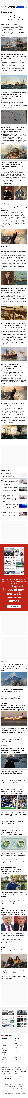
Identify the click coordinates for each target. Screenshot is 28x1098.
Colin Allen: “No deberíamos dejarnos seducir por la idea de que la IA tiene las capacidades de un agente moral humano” (14, 780)
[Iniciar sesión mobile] (26, 7)
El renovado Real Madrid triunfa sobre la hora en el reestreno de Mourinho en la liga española (12, 791)
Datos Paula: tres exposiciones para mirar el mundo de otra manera (13, 977)
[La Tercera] (8, 1027)
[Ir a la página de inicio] (11, 7)
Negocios (4, 703)
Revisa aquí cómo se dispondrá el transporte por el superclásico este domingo (13, 697)
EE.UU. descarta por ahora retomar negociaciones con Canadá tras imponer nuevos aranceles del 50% (13, 912)
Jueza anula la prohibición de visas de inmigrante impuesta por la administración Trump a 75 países (13, 941)
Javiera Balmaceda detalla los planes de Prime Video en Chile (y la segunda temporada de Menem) (12, 901)
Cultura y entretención (8, 867)
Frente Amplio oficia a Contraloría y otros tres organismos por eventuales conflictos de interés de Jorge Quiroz (10, 498)
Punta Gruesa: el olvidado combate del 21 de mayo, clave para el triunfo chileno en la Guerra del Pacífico (13, 325)
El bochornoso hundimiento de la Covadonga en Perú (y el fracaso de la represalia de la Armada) (13, 129)
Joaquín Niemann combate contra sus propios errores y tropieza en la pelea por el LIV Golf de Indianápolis (13, 821)
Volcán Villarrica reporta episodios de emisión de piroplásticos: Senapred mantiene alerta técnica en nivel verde (14, 667)
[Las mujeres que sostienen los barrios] (14, 961)
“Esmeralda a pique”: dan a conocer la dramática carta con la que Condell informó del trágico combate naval (13, 95)
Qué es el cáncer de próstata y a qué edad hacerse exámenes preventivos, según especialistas (11, 482)
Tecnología (4, 828)
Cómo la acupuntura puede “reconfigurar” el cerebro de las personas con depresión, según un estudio (11, 515)
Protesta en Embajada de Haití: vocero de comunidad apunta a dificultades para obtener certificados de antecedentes (11, 490)
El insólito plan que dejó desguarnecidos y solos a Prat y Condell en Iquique (12, 366)
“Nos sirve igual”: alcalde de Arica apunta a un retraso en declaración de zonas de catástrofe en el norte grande (13, 691)
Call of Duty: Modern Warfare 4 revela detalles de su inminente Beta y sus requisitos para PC (14, 854)
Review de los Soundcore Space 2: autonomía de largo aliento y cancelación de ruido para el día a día (14, 860)
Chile (2, 662)
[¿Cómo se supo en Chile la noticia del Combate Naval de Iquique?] (14, 432)
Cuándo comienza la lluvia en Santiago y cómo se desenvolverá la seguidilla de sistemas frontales (12, 773)
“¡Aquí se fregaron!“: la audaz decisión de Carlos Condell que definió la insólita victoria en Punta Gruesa (13, 19)
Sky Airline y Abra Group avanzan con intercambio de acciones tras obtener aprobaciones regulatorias (13, 707)
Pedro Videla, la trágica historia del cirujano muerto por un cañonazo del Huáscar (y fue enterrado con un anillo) (13, 250)
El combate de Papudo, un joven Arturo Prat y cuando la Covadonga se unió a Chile (13, 56)
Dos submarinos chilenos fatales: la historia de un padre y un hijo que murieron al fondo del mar (13, 290)
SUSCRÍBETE (14, 607)
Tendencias (4, 746)
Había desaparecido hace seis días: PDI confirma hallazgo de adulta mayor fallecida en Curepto (10, 507)
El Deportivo (5, 787)
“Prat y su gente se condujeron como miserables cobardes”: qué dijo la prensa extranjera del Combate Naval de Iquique (14, 207)
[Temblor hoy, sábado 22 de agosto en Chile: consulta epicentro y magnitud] (23, 475)
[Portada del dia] (14, 574)
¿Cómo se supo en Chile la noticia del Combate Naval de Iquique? (12, 405)
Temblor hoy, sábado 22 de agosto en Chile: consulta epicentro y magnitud (9, 475)
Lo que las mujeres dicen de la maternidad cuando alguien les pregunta (13, 971)
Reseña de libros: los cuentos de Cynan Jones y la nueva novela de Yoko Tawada (12, 871)
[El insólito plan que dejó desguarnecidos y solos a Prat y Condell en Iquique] (14, 393)
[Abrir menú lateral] (2, 7)
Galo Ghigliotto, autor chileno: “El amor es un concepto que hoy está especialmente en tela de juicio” (14, 894)
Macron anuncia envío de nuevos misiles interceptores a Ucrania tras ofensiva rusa (12, 934)
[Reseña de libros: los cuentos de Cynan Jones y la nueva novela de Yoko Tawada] (14, 882)
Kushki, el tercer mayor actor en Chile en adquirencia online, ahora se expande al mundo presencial (12, 739)
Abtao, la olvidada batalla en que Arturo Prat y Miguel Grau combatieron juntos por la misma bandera (12, 165)
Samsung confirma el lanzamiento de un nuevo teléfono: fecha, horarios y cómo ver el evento (13, 832)
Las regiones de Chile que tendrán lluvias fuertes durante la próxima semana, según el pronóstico (13, 750)
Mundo (3, 908)
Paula (3, 947)
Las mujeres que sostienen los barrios (11, 951)
